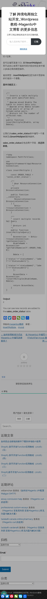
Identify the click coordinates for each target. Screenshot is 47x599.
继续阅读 (23, 49)
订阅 (36, 41)
